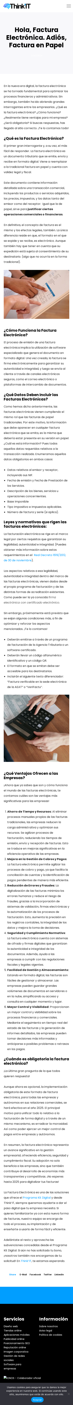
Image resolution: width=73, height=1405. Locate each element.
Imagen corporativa (16, 1351)
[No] (68, 1394)
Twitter (48, 1274)
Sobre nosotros (48, 1326)
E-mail (23, 1274)
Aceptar (37, 1399)
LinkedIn (59, 1274)
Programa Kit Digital (37, 1198)
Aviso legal (45, 1330)
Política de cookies (50, 1335)
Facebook (35, 1274)
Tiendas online (13, 1330)
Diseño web (11, 1326)
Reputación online (15, 1347)
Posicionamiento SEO (17, 1343)
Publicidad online (14, 1339)
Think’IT (26, 1261)
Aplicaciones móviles (17, 1335)
